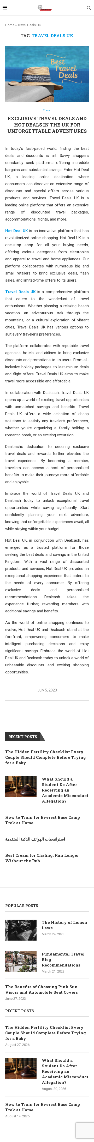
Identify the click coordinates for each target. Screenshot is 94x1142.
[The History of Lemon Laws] (21, 930)
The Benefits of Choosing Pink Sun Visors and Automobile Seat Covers (41, 989)
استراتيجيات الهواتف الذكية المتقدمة (35, 839)
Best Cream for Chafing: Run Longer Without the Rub (42, 858)
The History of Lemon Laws (64, 925)
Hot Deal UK (16, 230)
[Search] (88, 7)
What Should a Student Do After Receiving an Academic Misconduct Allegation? (65, 790)
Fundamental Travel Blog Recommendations (63, 959)
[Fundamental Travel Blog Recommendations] (21, 961)
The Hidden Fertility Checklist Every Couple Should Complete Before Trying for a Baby (45, 757)
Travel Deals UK (20, 291)
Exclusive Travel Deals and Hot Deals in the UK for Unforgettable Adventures (47, 124)
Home (9, 25)
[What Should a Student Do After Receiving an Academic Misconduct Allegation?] (21, 786)
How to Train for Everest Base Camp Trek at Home (42, 820)
